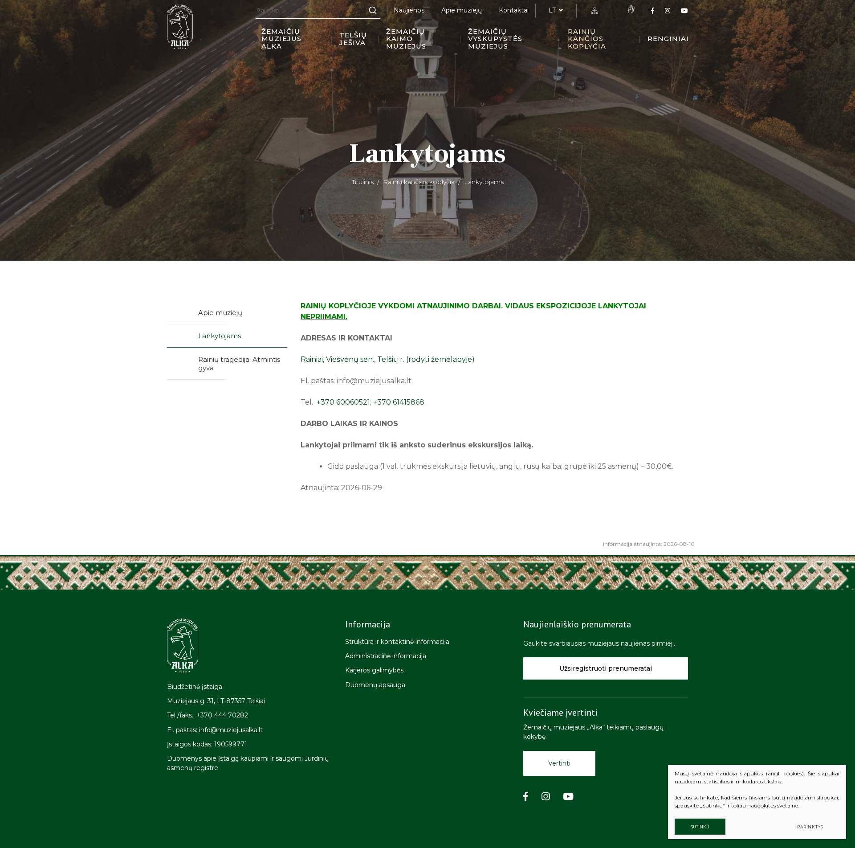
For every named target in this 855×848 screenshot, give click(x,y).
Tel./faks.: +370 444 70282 (207, 715)
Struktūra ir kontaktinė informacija (397, 642)
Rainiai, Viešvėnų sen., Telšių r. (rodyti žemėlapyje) (388, 359)
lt (552, 10)
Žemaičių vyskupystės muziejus (495, 38)
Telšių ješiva (353, 39)
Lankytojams (219, 336)
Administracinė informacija (385, 656)
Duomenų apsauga (375, 685)
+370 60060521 (343, 402)
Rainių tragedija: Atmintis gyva (239, 364)
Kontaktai (514, 10)
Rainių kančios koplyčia (587, 38)
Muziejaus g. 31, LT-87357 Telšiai (216, 701)
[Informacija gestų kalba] (631, 9)
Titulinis (363, 182)
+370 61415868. (399, 402)
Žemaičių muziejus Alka (281, 38)
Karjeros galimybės (374, 670)
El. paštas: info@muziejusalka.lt (215, 730)
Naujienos (409, 10)
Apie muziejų (461, 10)
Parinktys (810, 826)
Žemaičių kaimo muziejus (406, 38)
